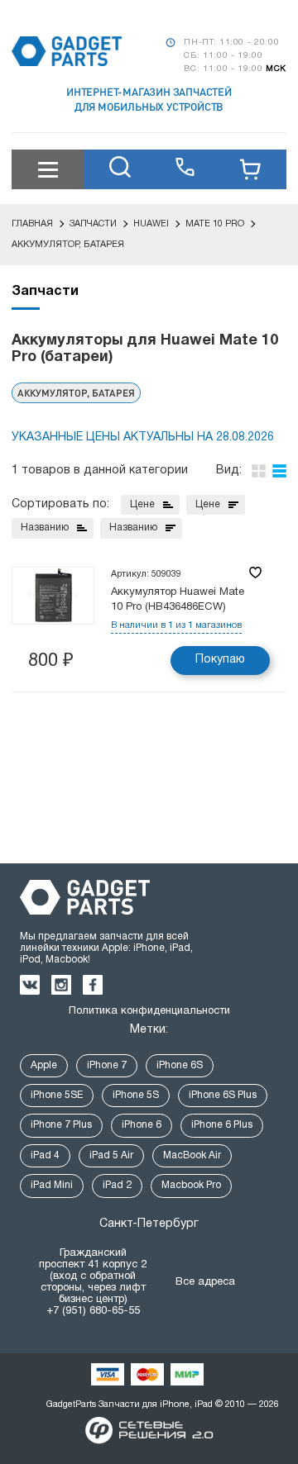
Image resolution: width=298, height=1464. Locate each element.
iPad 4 (45, 1155)
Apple (44, 1065)
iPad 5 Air (111, 1155)
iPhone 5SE (57, 1095)
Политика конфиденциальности (149, 1011)
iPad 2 (117, 1185)
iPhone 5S (136, 1095)
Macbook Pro (191, 1185)
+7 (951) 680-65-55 (93, 1311)
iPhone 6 (141, 1124)
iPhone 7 (107, 1065)
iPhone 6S (179, 1065)
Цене (142, 504)
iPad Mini (52, 1185)
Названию (45, 527)
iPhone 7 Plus (61, 1124)
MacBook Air (192, 1155)
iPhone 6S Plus (223, 1095)
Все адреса (205, 1282)
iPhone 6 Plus (221, 1124)
